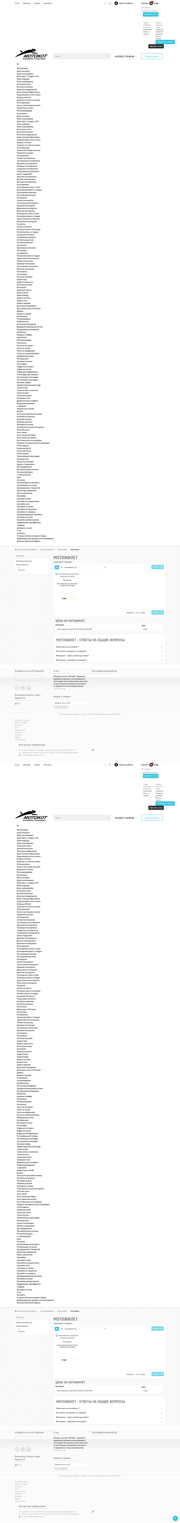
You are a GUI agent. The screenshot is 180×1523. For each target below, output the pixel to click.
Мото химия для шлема (26, 437)
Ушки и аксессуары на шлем (28, 105)
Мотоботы (21, 224)
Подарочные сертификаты (29, 522)
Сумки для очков (24, 451)
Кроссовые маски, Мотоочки (29, 308)
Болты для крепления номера (29, 414)
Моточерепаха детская (26, 195)
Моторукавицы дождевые (28, 329)
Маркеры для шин (24, 422)
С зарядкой (21, 406)
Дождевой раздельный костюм (30, 327)
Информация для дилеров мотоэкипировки (35, 538)
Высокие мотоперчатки (26, 182)
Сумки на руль (23, 453)
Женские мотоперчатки (27, 176)
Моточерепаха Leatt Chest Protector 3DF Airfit (67, 584)
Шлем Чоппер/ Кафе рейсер (28, 92)
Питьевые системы (24, 361)
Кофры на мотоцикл (25, 366)
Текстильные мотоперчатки (28, 161)
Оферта (18, 737)
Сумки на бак (22, 387)
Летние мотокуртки (25, 200)
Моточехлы (21, 343)
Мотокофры (22, 364)
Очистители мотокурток (27, 221)
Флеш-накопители (24, 493)
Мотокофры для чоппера (27, 374)
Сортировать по (71, 567)
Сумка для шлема (24, 395)
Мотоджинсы (22, 253)
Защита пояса (22, 292)
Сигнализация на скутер (27, 485)
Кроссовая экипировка (26, 306)
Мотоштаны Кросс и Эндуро (28, 255)
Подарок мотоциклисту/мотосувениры (33, 443)
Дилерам (26, 3)
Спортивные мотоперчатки (28, 171)
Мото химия (22, 432)
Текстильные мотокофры (27, 380)
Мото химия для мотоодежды (29, 440)
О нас (17, 3)
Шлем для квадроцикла (27, 89)
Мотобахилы (22, 316)
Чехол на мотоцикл (25, 345)
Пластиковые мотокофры (27, 377)
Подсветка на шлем (25, 108)
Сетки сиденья (23, 445)
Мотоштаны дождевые (26, 324)
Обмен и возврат (21, 722)
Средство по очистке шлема (28, 100)
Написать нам (20, 729)
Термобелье (22, 337)
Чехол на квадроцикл (26, 351)
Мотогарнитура (23, 102)
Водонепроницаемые (26, 403)
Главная (20, 525)
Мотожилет (21, 287)
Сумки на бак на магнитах (27, 390)
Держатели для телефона (27, 401)
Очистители (21, 245)
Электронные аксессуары (28, 456)
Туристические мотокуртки (28, 219)
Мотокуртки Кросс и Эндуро (28, 216)
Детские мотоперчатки (26, 179)
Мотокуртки (22, 197)
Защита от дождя (24, 313)
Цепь (19, 477)
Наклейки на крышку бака (28, 501)
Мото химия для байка (26, 435)
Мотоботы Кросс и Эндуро (27, 232)
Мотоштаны (22, 250)
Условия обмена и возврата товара (31, 536)
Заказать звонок (152, 56)
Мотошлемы (22, 68)
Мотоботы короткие (25, 240)
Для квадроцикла (24, 467)
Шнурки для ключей (25, 408)
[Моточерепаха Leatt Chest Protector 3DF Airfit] (67, 575)
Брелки (20, 411)
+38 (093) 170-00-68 (124, 56)
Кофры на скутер (24, 369)
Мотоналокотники (24, 284)
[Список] (62, 567)
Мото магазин (20, 739)
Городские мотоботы (25, 234)
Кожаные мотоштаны (26, 263)
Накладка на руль (24, 419)
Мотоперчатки (23, 155)
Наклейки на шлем (25, 517)
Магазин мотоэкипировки (26, 549)
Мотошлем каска (24, 84)
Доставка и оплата (24, 528)
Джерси (20, 311)
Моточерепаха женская (26, 192)
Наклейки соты (23, 504)
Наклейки (21, 496)
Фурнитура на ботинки (26, 248)
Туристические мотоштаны (28, 258)
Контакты (48, 3)
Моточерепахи (23, 184)
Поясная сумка (23, 430)
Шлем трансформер (25, 81)
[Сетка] (57, 567)
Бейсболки (21, 332)
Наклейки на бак (24, 498)
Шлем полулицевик (25, 74)
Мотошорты (22, 271)
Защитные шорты (24, 290)
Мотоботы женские (25, 242)
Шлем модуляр (23, 79)
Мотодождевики (24, 319)
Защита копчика (23, 298)
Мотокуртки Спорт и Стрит (28, 213)
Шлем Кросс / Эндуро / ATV (28, 76)
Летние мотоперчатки (26, 158)
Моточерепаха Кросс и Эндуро (29, 190)
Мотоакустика (23, 459)
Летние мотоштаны (25, 261)
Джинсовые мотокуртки (27, 208)
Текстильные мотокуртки (27, 203)
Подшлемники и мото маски (28, 95)
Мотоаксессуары (24, 340)
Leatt (21, 570)
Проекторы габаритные (27, 490)
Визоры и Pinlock (24, 97)
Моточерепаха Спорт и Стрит (28, 187)
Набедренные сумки (25, 356)
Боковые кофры (24, 382)
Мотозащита (22, 274)
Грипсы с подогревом (26, 464)
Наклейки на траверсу (26, 512)
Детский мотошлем (25, 87)
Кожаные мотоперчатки (27, 166)
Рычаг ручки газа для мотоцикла (30, 427)
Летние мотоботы (24, 226)
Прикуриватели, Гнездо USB (28, 488)
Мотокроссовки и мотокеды (28, 229)
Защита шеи (22, 279)
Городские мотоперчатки (27, 168)
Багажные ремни (24, 448)
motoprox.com (58, 688)
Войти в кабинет (126, 3)
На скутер (21, 480)
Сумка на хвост (23, 393)
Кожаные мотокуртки (26, 205)
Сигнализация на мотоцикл (28, 482)
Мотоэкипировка (24, 110)
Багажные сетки (23, 398)
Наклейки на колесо (25, 506)
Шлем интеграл (23, 71)
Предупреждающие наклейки (29, 514)
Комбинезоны (22, 321)
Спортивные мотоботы (26, 237)
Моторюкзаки (22, 358)
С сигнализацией (24, 474)
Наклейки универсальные (28, 520)
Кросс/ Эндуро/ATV (24, 174)
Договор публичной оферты (28, 541)
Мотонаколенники (24, 277)
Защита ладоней (23, 303)
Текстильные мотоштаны (27, 266)
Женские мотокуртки (26, 211)
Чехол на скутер (23, 348)
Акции (37, 3)
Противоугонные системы (27, 469)
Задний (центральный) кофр (29, 385)
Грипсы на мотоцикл (25, 461)
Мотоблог (18, 732)
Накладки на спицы (25, 424)
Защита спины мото (25, 282)
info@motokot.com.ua (35, 755)
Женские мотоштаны (25, 269)
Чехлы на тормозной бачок (28, 353)
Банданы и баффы (24, 334)
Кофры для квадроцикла (27, 372)
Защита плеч (22, 300)
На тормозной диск (25, 472)
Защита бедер (22, 295)
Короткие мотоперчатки (27, 163)
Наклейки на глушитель (27, 509)
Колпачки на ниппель (26, 416)
